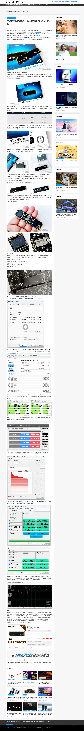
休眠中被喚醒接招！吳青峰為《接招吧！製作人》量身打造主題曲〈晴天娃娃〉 (66, 36)
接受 (42, 730)
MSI (61, 184)
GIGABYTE (62, 158)
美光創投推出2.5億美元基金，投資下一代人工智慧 (14, 713)
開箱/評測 (20, 4)
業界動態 (7, 4)
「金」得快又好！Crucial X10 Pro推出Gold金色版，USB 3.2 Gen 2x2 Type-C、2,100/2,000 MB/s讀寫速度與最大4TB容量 (45, 698)
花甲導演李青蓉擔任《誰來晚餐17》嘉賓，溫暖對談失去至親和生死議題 (66, 58)
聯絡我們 (47, 4)
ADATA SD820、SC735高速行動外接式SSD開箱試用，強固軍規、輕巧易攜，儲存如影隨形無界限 (45, 713)
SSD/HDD (9, 17)
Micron (21, 660)
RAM (8, 694)
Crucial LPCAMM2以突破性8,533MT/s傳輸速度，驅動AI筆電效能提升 (30, 698)
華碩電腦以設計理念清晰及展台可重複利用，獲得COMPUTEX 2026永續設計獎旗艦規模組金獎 (66, 215)
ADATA (62, 131)
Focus (14, 660)
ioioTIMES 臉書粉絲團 (27, 654)
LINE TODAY (18, 656)
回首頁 (7, 11)
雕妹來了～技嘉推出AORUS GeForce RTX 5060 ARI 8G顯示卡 (66, 161)
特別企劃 (32, 4)
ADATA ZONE (59, 116)
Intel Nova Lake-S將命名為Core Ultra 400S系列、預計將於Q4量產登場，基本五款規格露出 (66, 85)
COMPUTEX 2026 (60, 196)
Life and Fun (43, 4)
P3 (23, 660)
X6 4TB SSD (37, 32)
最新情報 (11, 4)
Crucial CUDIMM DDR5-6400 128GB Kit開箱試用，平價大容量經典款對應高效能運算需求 (14, 698)
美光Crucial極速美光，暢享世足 (29, 682)
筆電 (29, 4)
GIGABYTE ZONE (60, 143)
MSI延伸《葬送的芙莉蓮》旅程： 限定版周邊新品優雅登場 (66, 188)
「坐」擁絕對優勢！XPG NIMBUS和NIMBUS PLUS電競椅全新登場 (66, 134)
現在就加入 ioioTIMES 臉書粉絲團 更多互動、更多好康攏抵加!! (65, 2)
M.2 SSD (17, 660)
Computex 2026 (37, 4)
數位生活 (28, 710)
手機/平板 (25, 4)
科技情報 (16, 4)
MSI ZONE (59, 169)
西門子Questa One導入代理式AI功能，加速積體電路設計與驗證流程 (66, 108)
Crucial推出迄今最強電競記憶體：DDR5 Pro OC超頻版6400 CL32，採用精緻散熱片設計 (44, 682)
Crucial (11, 660)
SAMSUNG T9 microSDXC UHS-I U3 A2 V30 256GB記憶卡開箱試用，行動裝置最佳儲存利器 (30, 713)
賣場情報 (28, 679)
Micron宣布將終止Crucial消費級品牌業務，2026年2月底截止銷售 (14, 682)
